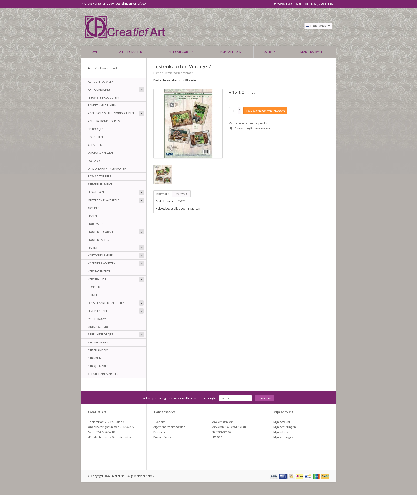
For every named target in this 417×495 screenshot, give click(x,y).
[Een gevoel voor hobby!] (174, 27)
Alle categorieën (181, 52)
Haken (92, 216)
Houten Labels (98, 240)
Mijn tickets (280, 432)
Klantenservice (311, 52)
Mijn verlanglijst (283, 437)
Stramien (94, 358)
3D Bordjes (96, 129)
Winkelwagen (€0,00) (292, 4)
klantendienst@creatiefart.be (113, 437)
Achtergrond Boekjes (104, 121)
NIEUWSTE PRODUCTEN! (103, 97)
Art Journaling (99, 89)
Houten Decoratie (101, 232)
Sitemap (217, 437)
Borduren (95, 137)
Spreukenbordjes (100, 334)
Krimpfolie (95, 295)
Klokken (94, 287)
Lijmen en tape (98, 311)
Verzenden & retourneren (229, 427)
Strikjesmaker (98, 366)
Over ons (270, 52)
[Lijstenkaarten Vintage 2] (188, 123)
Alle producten (130, 52)
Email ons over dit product (251, 123)
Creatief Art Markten (103, 374)
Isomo (92, 247)
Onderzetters (98, 326)
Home (94, 52)
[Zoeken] (89, 68)
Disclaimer (160, 432)
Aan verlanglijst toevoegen (252, 128)
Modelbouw (97, 319)
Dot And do (96, 161)
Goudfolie (95, 208)
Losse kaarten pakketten (106, 303)
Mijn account (324, 4)
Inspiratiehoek (230, 52)
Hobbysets (96, 224)
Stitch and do (98, 350)
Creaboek (95, 145)
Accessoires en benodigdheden (111, 113)
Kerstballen (97, 279)
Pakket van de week (102, 105)
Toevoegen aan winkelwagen (265, 111)
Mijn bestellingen (284, 427)
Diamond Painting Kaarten (107, 168)
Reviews (181, 194)
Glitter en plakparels (103, 200)
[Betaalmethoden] (274, 476)
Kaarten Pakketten (102, 263)
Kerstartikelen (99, 271)
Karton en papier (100, 255)
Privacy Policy (162, 437)
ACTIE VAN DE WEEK (100, 82)
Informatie (162, 194)
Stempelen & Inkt (100, 184)
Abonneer (264, 398)
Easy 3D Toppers (99, 176)
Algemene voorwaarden (169, 427)
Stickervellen (98, 342)
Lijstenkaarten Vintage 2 (179, 73)
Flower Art (96, 192)
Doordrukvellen (100, 153)
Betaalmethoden (223, 422)
